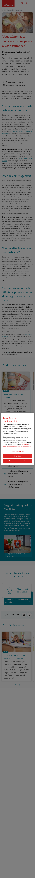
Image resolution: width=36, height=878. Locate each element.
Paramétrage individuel (17, 451)
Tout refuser (17, 456)
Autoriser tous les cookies (17, 461)
